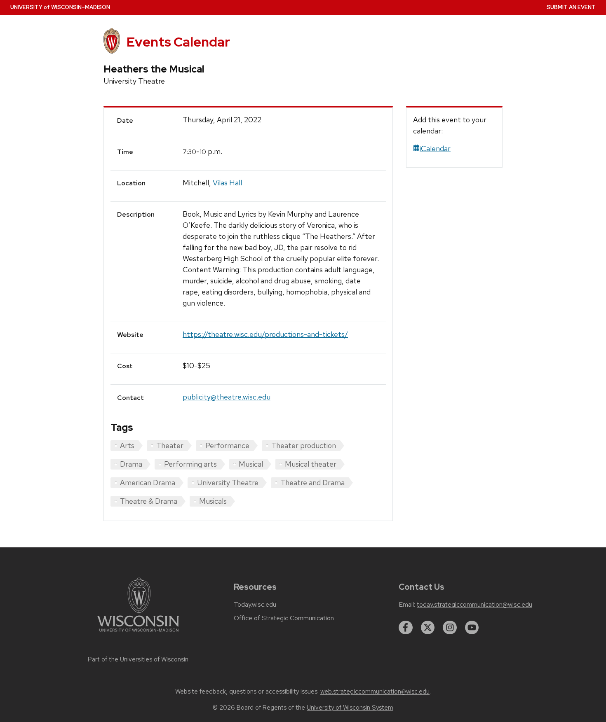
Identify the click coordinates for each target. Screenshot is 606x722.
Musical (251, 464)
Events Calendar (178, 42)
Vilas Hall (227, 182)
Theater (169, 445)
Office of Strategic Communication (284, 618)
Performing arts (190, 464)
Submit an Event (571, 7)
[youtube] (472, 628)
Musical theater (310, 464)
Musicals (213, 501)
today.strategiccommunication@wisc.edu (474, 604)
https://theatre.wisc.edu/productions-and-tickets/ (265, 334)
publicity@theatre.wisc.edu (226, 397)
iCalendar (435, 148)
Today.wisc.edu (255, 604)
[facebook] (406, 628)
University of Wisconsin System (350, 707)
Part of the (138, 659)
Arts (127, 445)
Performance (227, 445)
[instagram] (450, 628)
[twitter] (428, 628)
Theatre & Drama (148, 501)
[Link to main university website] (138, 633)
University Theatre (227, 482)
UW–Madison (60, 7)
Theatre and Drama (312, 482)
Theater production (303, 445)
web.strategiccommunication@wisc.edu (375, 691)
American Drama (147, 482)
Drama (131, 464)
